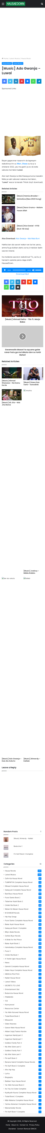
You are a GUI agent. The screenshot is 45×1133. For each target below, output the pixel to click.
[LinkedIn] (16, 81)
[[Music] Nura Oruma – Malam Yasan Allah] (8, 214)
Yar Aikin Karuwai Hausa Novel (17, 1012)
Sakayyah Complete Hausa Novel (18, 890)
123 (6, 1001)
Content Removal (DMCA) (26, 1129)
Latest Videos (10, 982)
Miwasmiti (9, 1020)
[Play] (5, 270)
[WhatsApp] (33, 81)
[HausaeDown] (15, 4)
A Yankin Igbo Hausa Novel (15, 959)
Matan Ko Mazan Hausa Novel (16, 909)
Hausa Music (26, 58)
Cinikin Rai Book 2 (12, 905)
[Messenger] (27, 81)
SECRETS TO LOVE (12, 985)
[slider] (38, 270)
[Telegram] (39, 81)
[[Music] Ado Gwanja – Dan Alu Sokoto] (12, 666)
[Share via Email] (17, 287)
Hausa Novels (10, 871)
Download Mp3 (22, 274)
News (7, 963)
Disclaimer (12, 1129)
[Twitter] (10, 81)
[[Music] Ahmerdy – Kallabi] (33, 666)
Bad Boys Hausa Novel (14, 894)
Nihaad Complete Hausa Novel (17, 886)
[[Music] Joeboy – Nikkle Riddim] (33, 479)
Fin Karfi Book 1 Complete (15, 1112)
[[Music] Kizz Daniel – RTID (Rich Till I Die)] (8, 228)
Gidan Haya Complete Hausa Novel (18, 970)
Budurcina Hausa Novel (14, 993)
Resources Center (12, 1008)
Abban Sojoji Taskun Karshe (15, 1031)
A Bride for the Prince (13, 940)
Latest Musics (14, 58)
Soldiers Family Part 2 (13, 1043)
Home (5, 58)
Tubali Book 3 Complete (14, 1096)
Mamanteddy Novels (13, 1108)
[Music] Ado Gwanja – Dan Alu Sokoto (11, 759)
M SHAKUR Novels (12, 913)
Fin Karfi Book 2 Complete (15, 1066)
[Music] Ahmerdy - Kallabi (23, 838)
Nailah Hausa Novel (12, 978)
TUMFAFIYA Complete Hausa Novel (18, 882)
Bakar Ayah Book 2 (12, 943)
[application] (22, 270)
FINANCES (9, 997)
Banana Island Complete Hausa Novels (20, 1062)
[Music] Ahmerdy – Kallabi (32, 759)
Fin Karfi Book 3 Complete (23, 854)
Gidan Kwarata (10, 1024)
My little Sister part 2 (13, 1047)
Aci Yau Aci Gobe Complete (15, 1089)
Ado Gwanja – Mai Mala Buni (28, 238)
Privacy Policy (34, 1125)
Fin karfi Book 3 (11, 1058)
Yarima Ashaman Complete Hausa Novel (20, 1104)
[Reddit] (29, 282)
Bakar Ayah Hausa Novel (14, 924)
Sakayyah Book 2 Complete (15, 928)
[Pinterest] (21, 81)
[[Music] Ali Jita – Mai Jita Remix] (12, 394)
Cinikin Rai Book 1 (11, 955)
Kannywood (9, 1005)
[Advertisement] (22, 32)
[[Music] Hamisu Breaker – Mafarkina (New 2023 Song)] (8, 199)
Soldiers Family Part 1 (13, 1050)
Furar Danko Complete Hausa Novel (19, 920)
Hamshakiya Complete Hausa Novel (19, 947)
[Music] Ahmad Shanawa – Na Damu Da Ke (11, 382)
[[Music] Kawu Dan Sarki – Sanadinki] (33, 373)
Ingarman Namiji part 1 (13, 1039)
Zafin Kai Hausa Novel (13, 878)
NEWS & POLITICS (12, 974)
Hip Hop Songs (10, 917)
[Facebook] (4, 81)
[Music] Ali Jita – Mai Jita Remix (11, 403)
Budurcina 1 (18, 846)
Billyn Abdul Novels (12, 932)
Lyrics (7, 1073)
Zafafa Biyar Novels (12, 936)
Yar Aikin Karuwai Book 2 (14, 1085)
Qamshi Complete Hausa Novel (17, 966)
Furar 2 (8, 951)
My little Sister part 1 (13, 1054)
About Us (14, 1125)
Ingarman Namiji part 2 (14, 1035)
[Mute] (33, 270)
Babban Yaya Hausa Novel (15, 1081)
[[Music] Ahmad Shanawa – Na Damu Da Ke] (12, 372)
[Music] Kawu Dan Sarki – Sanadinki (31, 383)
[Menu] (3, 4)
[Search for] (42, 4)
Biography (9, 1077)
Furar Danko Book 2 (12, 898)
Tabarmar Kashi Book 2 (14, 901)
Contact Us (24, 1125)
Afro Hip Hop (10, 1070)
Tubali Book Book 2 (12, 1016)
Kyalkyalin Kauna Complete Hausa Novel (20, 1093)
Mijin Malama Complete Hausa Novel (19, 1100)
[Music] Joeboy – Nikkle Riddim (31, 572)
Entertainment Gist (12, 989)
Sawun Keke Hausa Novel (15, 1028)
